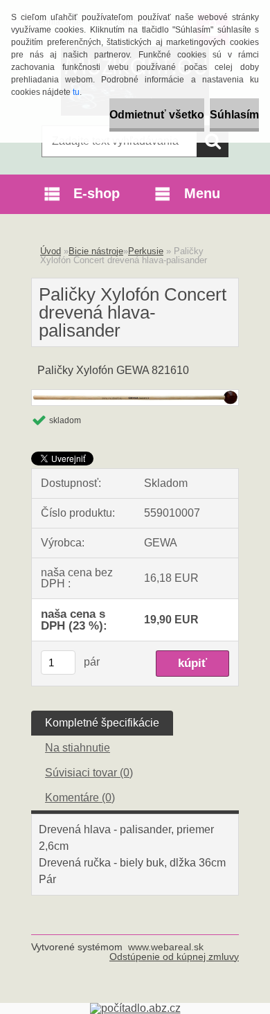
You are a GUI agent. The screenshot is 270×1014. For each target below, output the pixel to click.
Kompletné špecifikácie (102, 723)
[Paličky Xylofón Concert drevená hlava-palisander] (135, 395)
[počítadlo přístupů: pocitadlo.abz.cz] (135, 1008)
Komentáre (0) (80, 797)
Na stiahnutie (77, 748)
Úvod (50, 251)
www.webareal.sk (166, 946)
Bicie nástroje (96, 251)
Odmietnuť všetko (156, 115)
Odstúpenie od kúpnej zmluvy (174, 956)
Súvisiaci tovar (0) (89, 773)
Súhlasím (234, 115)
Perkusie (145, 251)
